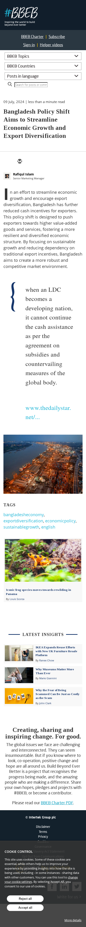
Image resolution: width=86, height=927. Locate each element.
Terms (43, 832)
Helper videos (51, 44)
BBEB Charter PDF (57, 802)
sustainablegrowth (21, 527)
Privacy (43, 836)
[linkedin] (41, 161)
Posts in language (23, 76)
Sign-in (29, 44)
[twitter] (30, 161)
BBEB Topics (18, 56)
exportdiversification (23, 520)
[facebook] (52, 161)
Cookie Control (19, 851)
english (48, 527)
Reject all (25, 898)
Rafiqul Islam (23, 174)
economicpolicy (60, 520)
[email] (19, 161)
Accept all (25, 907)
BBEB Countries (21, 65)
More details (72, 920)
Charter (32, 36)
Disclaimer (43, 827)
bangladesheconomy (23, 514)
